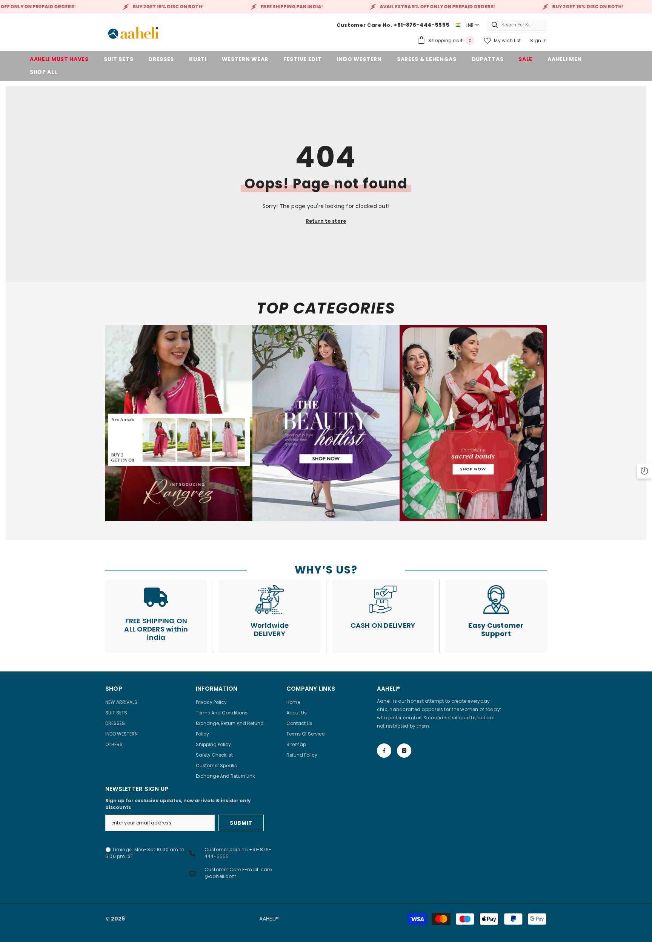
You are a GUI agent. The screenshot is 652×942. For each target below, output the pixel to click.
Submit (241, 823)
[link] (178, 423)
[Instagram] (404, 750)
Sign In (538, 40)
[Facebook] (384, 750)
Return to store (326, 221)
